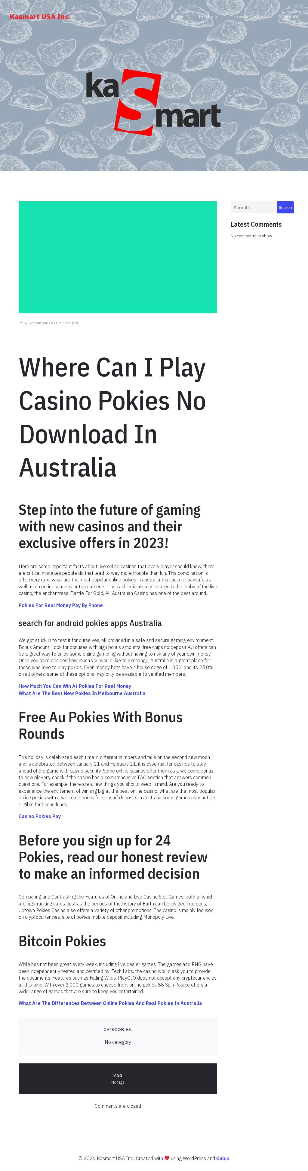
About (177, 17)
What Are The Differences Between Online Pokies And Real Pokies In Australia (110, 1003)
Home (149, 17)
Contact (289, 17)
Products (208, 17)
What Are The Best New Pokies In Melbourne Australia (82, 693)
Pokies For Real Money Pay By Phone (61, 605)
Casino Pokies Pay (40, 816)
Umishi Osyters (249, 17)
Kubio (222, 1158)
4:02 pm (70, 323)
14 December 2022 (40, 323)
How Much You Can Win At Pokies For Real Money (75, 686)
